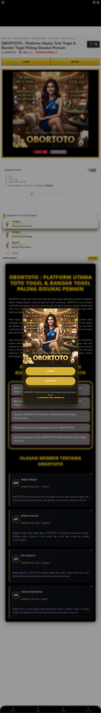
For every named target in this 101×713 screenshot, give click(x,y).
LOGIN (50, 371)
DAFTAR (50, 381)
